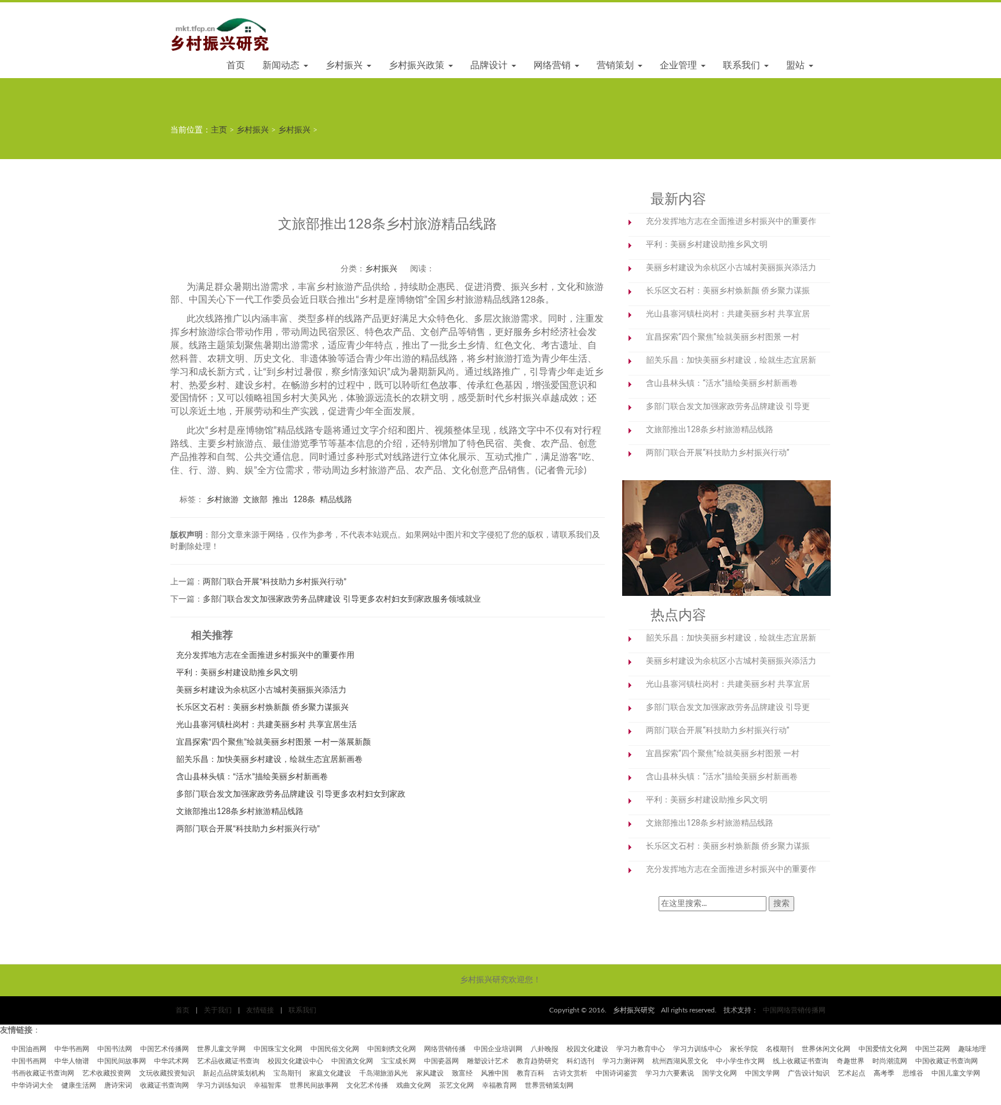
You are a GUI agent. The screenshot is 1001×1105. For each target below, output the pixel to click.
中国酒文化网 (352, 1061)
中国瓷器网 (441, 1061)
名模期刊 (780, 1049)
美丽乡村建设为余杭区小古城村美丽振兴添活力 (261, 690)
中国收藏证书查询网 (946, 1061)
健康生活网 (78, 1085)
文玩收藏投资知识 (167, 1073)
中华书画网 (71, 1049)
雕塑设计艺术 (488, 1061)
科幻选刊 (580, 1061)
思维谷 (913, 1073)
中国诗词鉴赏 (616, 1073)
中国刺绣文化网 (391, 1049)
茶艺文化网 (456, 1085)
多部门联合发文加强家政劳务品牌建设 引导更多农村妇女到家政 (290, 794)
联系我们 (743, 65)
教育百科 (531, 1073)
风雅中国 (495, 1073)
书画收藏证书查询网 (43, 1073)
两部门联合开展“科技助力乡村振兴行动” (274, 582)
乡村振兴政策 (418, 65)
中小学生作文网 (740, 1061)
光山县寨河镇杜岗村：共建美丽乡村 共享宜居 (728, 313)
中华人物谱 (71, 1061)
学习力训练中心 (697, 1049)
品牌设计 (490, 65)
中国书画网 (29, 1061)
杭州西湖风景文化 (680, 1061)
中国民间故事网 (121, 1061)
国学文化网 (719, 1073)
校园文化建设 (587, 1049)
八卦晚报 (544, 1049)
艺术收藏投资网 (106, 1073)
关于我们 (218, 1010)
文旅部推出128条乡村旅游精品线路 (240, 812)
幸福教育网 (499, 1085)
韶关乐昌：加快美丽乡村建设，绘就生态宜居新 (731, 359)
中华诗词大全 (32, 1085)
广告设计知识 (809, 1073)
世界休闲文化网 (826, 1049)
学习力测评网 (623, 1061)
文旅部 (255, 500)
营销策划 (617, 65)
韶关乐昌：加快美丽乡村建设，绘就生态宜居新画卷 (269, 760)
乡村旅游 (222, 500)
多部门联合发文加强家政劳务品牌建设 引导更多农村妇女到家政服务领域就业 (342, 599)
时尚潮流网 (889, 1061)
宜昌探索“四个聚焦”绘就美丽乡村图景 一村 (722, 336)
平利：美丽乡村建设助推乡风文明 (237, 673)
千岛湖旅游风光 (383, 1073)
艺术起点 (851, 1073)
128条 (304, 500)
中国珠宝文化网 (278, 1049)
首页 (235, 65)
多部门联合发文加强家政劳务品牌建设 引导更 (728, 406)
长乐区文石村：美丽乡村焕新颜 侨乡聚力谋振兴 (262, 707)
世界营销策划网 (549, 1085)
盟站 (797, 65)
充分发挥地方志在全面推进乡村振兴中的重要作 (731, 221)
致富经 (462, 1073)
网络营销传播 (445, 1049)
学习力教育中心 (640, 1049)
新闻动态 (282, 65)
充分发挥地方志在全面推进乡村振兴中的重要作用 (265, 655)
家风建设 (430, 1073)
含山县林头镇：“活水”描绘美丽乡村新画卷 (252, 777)
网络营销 (553, 65)
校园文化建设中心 (295, 1061)
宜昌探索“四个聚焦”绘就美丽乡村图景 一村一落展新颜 (273, 742)
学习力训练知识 (221, 1085)
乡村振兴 (346, 65)
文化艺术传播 (367, 1085)
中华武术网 (171, 1061)
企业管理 (680, 65)
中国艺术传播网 (164, 1049)
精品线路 (336, 500)
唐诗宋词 (118, 1085)
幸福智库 (268, 1085)
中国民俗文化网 (334, 1049)
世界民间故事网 (314, 1085)
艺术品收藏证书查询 (228, 1061)
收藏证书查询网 (164, 1085)
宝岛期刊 (287, 1073)
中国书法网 (114, 1049)
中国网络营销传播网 (794, 1010)
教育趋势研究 (537, 1061)
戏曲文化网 (413, 1085)
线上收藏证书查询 (800, 1061)
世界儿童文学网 (221, 1049)
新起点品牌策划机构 (234, 1073)
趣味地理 (972, 1049)
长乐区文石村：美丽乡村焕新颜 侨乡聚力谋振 (728, 290)
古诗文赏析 (570, 1073)
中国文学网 (762, 1073)
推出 (280, 500)
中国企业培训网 (498, 1049)
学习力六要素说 (669, 1073)
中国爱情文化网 (882, 1049)
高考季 (884, 1073)
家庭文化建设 (330, 1073)
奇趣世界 (850, 1061)
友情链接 (260, 1010)
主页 (219, 130)
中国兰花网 (932, 1049)
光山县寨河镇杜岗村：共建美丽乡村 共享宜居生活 (266, 725)
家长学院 (744, 1049)
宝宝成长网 (398, 1061)
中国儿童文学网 (955, 1073)
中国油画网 (29, 1049)
